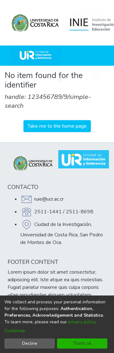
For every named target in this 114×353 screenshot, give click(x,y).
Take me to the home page (57, 126)
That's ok (82, 343)
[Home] (35, 56)
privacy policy (81, 322)
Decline (29, 343)
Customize (14, 331)
